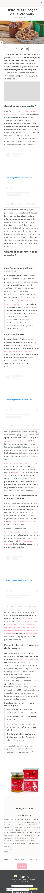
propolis (33, 860)
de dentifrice (31, 634)
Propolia (34, 297)
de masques (32, 621)
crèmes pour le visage (16, 625)
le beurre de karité (16, 522)
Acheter (8, 850)
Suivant (22, 866)
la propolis (18, 58)
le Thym (15, 472)
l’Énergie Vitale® (25, 300)
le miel (25, 111)
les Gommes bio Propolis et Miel (18, 351)
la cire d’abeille (18, 114)
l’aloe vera (29, 522)
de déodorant (26, 631)
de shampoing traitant (22, 628)
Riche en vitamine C (15, 304)
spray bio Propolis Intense (15, 441)
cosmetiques (14, 860)
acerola (27, 307)
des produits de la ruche (24, 659)
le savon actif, (21, 621)
